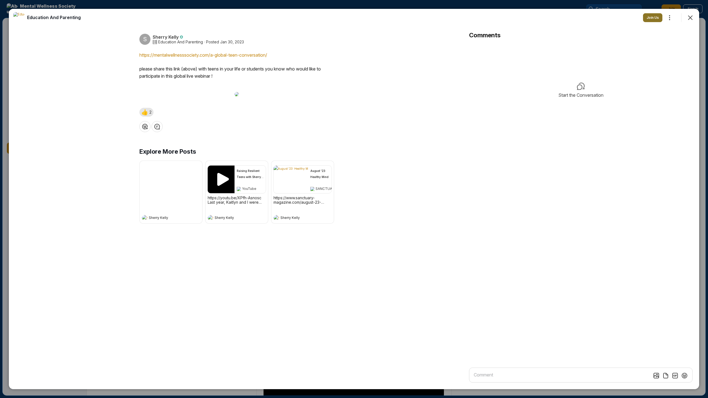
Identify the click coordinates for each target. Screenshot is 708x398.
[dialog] (354, 199)
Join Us (653, 17)
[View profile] (144, 218)
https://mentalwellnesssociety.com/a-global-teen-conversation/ (203, 55)
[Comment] (157, 126)
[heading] (165, 218)
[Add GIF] (675, 375)
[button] (146, 112)
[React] (145, 126)
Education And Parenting (180, 42)
